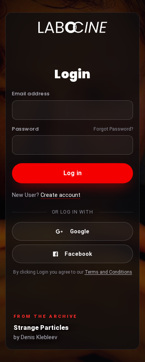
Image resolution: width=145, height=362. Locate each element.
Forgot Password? (113, 129)
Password (25, 129)
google (79, 231)
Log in (72, 173)
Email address (31, 93)
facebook (78, 253)
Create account (60, 195)
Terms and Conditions (108, 272)
